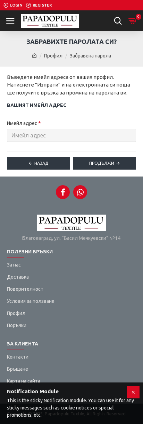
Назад (41, 163)
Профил (53, 55)
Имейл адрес (22, 123)
